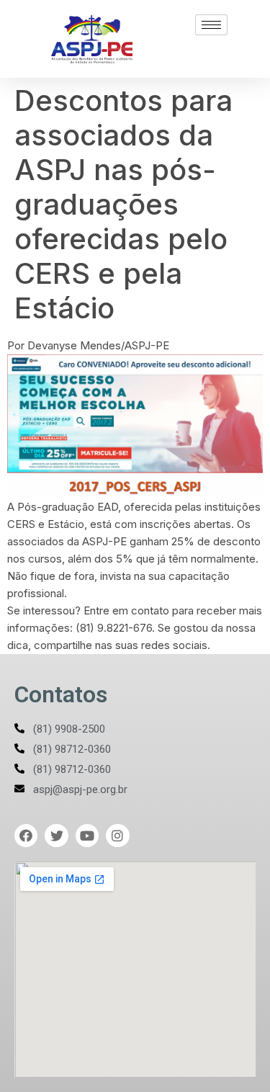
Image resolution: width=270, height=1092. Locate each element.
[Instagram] (117, 835)
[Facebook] (25, 835)
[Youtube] (87, 835)
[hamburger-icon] (211, 24)
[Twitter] (56, 835)
